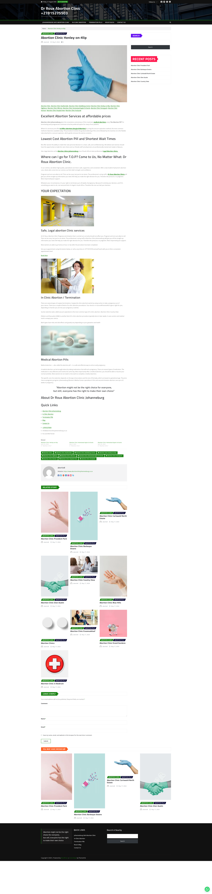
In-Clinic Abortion (79, 22)
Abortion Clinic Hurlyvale (73, 110)
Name (43, 719)
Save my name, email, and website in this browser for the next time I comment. (67, 735)
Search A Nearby (114, 830)
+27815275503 (46, 428)
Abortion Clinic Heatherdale (59, 106)
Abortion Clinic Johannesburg (51, 411)
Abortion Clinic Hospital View (56, 110)
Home (44, 28)
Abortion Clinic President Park (54, 538)
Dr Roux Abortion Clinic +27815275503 (60, 10)
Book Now (44, 255)
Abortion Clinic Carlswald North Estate (113, 517)
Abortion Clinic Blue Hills (110, 602)
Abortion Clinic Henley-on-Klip (56, 28)
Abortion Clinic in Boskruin (52, 683)
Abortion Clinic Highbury (50, 455)
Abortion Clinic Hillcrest (55, 108)
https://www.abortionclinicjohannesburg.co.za (78, 471)
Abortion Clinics (47, 643)
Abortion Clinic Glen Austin (52, 602)
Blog (43, 420)
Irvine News (73, 858)
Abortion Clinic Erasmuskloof (82, 631)
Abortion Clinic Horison (50, 459)
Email (43, 727)
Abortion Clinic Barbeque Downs (81, 547)
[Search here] (170, 22)
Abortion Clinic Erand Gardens (112, 643)
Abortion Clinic (45, 106)
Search (136, 35)
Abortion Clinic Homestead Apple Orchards (76, 108)
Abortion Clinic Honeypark (99, 108)
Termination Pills (95, 22)
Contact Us (121, 22)
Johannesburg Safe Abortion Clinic (55, 22)
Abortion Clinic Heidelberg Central (79, 106)
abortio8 (46, 42)
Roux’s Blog (109, 22)
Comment (44, 703)
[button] (207, 889)
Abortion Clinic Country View (82, 580)
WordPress (64, 858)
